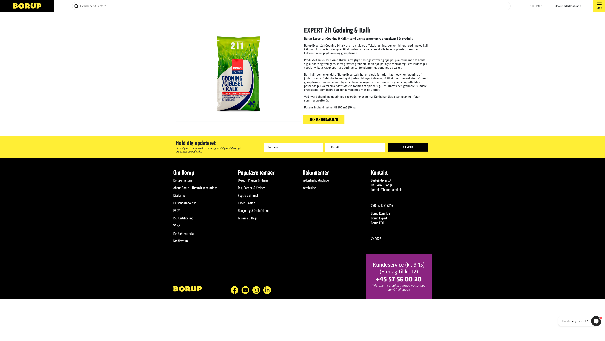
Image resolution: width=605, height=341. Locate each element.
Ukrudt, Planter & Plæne (253, 180)
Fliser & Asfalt (246, 203)
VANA (176, 225)
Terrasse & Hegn (247, 218)
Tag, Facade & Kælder (251, 187)
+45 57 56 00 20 (399, 279)
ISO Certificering (183, 218)
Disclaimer (179, 195)
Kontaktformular (183, 233)
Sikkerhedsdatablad (323, 119)
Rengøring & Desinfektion (253, 210)
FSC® (176, 210)
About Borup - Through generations (195, 187)
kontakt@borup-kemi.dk (386, 189)
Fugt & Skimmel (248, 195)
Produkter (535, 6)
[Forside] (27, 6)
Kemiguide (309, 187)
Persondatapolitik (184, 203)
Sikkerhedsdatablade (567, 6)
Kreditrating (180, 241)
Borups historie (182, 180)
